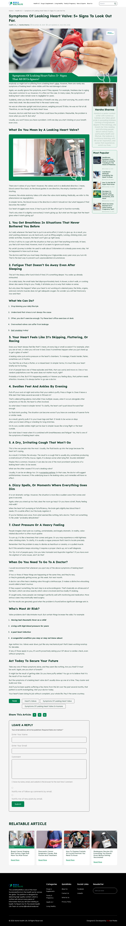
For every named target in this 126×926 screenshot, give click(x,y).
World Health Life (21, 921)
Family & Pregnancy (70, 3)
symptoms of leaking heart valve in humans (44, 706)
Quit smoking (16, 330)
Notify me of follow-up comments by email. (32, 791)
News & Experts (81, 3)
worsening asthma (47, 472)
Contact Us (65, 893)
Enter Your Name (20, 734)
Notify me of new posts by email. (27, 799)
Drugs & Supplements (47, 3)
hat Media (112, 921)
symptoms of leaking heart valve (57, 701)
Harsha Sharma (24, 25)
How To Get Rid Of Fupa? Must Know (108, 183)
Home (11, 11)
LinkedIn (80, 893)
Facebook (80, 889)
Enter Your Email (19, 745)
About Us (89, 3)
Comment (16, 757)
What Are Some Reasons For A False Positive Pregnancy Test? (108, 206)
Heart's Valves (30, 701)
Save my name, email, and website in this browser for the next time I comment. (43, 782)
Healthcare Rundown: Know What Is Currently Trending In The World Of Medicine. (109, 162)
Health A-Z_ (13, 25)
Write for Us (65, 897)
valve (57, 83)
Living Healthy (59, 3)
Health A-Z (37, 3)
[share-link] (34, 715)
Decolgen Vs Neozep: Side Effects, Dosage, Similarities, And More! (108, 194)
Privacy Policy (66, 902)
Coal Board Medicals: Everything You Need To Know (107, 174)
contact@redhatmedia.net (28, 906)
